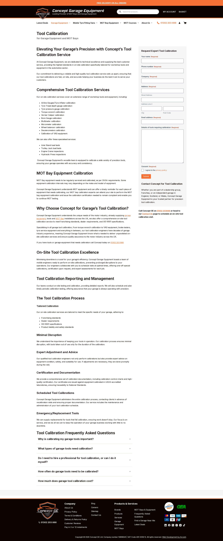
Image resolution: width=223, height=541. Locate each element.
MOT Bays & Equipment (144, 510)
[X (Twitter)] (173, 525)
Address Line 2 (146, 104)
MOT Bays (119, 528)
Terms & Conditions (73, 515)
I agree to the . (156, 170)
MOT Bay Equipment (109, 23)
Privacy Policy (70, 512)
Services (118, 517)
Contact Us (96, 515)
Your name (149, 57)
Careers (94, 507)
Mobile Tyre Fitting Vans (84, 23)
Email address (151, 117)
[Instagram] (176, 525)
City (142, 113)
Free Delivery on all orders (111, 3)
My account (169, 12)
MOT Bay (60, 218)
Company (149, 77)
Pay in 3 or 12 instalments (75, 527)
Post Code (167, 113)
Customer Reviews (72, 523)
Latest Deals (42, 23)
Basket (182, 12)
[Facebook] (169, 525)
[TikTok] (184, 525)
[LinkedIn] (165, 525)
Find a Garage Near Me (144, 520)
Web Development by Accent (174, 537)
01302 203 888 (168, 23)
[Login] (179, 23)
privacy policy (161, 170)
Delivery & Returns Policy (75, 519)
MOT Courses (130, 23)
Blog (93, 503)
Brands (117, 510)
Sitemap (94, 511)
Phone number (151, 67)
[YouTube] (180, 525)
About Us (146, 23)
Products (118, 514)
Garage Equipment (59, 23)
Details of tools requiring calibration (160, 127)
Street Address (146, 95)
